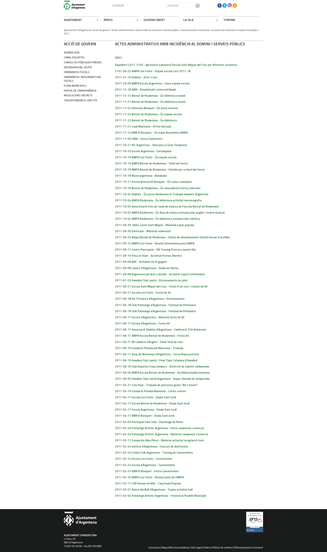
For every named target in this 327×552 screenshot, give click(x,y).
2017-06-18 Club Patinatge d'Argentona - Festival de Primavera (155, 305)
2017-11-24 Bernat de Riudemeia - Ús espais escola (148, 114)
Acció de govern (101, 30)
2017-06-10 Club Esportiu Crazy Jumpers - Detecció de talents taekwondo (162, 366)
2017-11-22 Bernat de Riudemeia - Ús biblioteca (146, 120)
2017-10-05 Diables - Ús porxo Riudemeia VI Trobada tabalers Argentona (161, 194)
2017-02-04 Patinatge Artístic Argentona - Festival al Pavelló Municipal (160, 495)
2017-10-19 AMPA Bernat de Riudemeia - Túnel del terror (151, 163)
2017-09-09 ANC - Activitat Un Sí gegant (141, 262)
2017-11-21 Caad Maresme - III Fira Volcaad (143, 126)
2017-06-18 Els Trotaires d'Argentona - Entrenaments (150, 299)
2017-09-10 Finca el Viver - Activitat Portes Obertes (148, 255)
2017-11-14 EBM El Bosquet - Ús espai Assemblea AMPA (151, 132)
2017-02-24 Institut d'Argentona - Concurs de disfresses (151, 446)
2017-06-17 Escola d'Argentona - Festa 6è (142, 323)
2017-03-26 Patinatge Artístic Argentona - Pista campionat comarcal (159, 428)
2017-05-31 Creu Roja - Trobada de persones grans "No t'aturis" (156, 385)
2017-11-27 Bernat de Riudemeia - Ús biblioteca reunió (150, 102)
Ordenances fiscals (76, 72)
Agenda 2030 (71, 52)
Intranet (258, 547)
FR (122, 5)
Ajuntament (73, 20)
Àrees (108, 20)
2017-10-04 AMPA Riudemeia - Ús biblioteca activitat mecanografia (158, 200)
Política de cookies (222, 547)
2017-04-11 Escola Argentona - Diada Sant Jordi (146, 409)
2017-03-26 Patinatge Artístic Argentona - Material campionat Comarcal (161, 434)
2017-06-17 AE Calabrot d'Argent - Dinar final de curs (149, 342)
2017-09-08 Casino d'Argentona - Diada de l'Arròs (146, 268)
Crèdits (207, 547)
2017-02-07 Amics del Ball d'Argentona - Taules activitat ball (154, 489)
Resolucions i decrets (78, 95)
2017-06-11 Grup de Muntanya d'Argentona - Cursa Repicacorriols (157, 354)
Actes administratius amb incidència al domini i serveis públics (145, 30)
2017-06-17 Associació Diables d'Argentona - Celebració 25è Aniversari (160, 329)
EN (118, 5)
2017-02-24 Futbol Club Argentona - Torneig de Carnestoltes (154, 452)
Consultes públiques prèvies (83, 62)
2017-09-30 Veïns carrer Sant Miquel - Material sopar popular (154, 225)
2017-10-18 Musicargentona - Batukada (141, 175)
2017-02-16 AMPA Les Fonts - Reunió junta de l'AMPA (149, 477)
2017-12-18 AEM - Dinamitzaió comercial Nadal (145, 89)
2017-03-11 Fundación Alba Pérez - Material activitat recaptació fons (159, 440)
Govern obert (154, 20)
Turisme (229, 20)
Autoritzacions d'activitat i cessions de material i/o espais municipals (219, 30)
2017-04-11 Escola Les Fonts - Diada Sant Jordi (145, 397)
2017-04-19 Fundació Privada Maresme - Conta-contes (150, 391)
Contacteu (154, 547)
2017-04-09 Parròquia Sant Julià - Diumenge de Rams (149, 422)
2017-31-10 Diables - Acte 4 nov (136, 77)
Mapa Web (167, 547)
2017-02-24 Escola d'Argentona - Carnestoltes (145, 465)
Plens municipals (75, 86)
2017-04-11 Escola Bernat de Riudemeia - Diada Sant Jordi (152, 403)
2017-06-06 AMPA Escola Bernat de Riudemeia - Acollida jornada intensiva (162, 372)
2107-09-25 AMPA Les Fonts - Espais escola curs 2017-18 (153, 71)
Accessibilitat (182, 547)
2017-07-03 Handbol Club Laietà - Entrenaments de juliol (151, 280)
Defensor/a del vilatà (78, 67)
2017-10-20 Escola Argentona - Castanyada (143, 151)
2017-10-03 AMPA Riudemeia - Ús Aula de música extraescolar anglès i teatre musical (170, 212)
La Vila (188, 20)
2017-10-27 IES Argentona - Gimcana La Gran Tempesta (151, 145)
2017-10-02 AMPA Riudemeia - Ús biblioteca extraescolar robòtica (157, 219)
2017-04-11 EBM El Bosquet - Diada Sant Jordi (144, 415)
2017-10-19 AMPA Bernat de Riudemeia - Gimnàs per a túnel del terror (160, 169)
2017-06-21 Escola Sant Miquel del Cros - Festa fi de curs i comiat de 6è (161, 286)
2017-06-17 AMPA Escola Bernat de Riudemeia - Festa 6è (152, 335)
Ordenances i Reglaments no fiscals (82, 79)
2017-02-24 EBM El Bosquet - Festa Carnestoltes (147, 471)
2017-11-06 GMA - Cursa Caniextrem (138, 139)
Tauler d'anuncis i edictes (80, 100)
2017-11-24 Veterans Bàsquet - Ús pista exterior (146, 108)
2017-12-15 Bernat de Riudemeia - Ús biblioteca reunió (150, 95)
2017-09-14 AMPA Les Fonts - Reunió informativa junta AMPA (154, 243)
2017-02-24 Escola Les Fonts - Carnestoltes (143, 459)
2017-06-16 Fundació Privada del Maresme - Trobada (149, 348)
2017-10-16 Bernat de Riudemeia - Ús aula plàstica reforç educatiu (157, 188)
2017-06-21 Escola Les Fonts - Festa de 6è (143, 292)
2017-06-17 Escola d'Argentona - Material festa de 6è (149, 317)
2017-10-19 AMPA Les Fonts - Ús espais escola (145, 157)
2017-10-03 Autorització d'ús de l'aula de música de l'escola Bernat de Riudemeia (167, 206)
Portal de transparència (80, 91)
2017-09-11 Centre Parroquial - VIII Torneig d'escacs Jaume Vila (155, 249)
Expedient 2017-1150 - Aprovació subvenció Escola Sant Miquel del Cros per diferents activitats (176, 65)
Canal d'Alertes (74, 57)
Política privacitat (242, 547)
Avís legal (196, 547)
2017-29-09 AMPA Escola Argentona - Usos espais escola (152, 83)
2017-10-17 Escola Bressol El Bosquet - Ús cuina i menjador (153, 182)
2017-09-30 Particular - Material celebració (143, 231)
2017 (66, 34)
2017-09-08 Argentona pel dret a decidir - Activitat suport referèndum (160, 274)
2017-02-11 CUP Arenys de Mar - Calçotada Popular (148, 483)
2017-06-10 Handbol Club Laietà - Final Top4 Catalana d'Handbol (156, 360)
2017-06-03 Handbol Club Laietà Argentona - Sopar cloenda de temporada (162, 379)
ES (113, 5)
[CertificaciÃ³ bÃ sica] (254, 523)
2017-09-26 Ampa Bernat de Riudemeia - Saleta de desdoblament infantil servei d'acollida (172, 237)
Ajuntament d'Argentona (77, 30)
